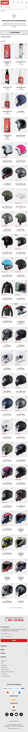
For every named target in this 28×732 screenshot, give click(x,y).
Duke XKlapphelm (20, 368)
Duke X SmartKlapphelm (21, 460)
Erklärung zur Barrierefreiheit (7, 671)
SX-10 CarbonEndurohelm (21, 252)
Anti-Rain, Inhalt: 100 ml (7, 87)
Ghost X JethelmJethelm (21, 391)
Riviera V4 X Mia (21, 601)
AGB (2, 663)
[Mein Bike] (18, 3)
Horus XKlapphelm (20, 345)
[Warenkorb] (26, 3)
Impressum (3, 660)
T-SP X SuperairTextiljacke (7, 298)
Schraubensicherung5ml (21, 87)
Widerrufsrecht (4, 667)
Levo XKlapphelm (20, 111)
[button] (26, 7)
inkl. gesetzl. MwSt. (13, 724)
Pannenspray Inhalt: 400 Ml (21, 61)
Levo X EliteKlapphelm (7, 184)
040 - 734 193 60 (15, 620)
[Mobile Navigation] (2, 7)
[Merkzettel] (22, 3)
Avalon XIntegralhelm (7, 506)
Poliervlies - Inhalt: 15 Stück (20, 206)
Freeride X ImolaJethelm (21, 135)
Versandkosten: (7, 726)
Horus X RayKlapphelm (20, 506)
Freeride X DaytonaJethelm (20, 184)
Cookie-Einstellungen (5, 676)
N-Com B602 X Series (21, 298)
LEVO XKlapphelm (7, 345)
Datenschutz (3, 665)
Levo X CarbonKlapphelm (21, 483)
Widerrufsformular (5, 669)
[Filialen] (14, 3)
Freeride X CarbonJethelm (7, 252)
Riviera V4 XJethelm (7, 414)
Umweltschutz (4, 674)
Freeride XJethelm (7, 229)
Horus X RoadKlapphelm (7, 483)
